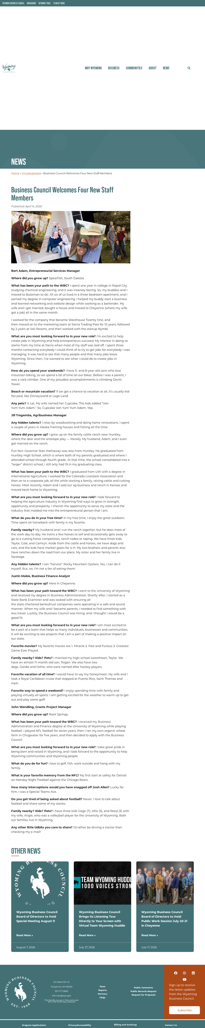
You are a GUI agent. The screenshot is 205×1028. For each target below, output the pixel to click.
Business (113, 68)
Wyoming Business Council (13, 3)
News (166, 68)
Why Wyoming (93, 68)
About (152, 68)
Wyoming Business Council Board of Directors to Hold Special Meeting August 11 (36, 916)
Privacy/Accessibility (79, 1025)
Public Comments (143, 987)
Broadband (31, 3)
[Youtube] (184, 979)
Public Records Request (143, 991)
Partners (102, 993)
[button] (189, 68)
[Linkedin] (193, 973)
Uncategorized (31, 173)
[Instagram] (184, 973)
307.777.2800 (61, 991)
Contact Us (171, 1025)
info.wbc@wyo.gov (61, 995)
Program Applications (34, 1025)
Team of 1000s (59, 3)
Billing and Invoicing (125, 1024)
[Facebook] (175, 973)
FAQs (102, 997)
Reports (102, 990)
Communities (134, 68)
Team (102, 986)
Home (15, 173)
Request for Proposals (144, 994)
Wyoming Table (45, 3)
